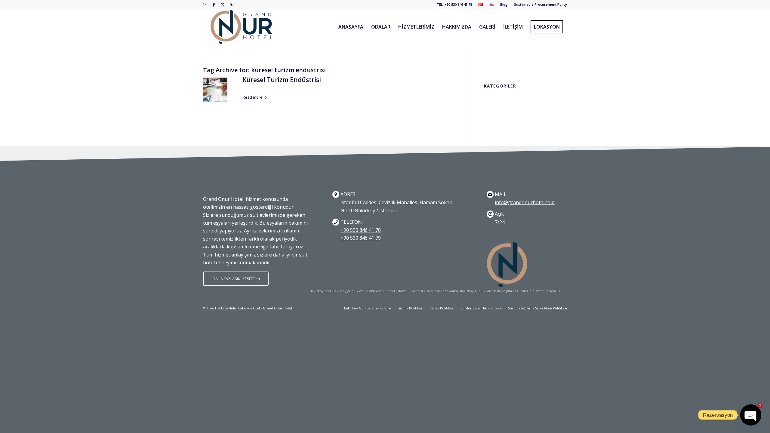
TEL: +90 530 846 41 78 (454, 4)
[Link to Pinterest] (231, 4)
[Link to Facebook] (213, 4)
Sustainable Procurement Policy (540, 4)
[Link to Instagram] (204, 4)
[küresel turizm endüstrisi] (215, 90)
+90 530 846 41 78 (360, 230)
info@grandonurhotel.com (525, 202)
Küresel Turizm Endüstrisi (281, 79)
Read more (252, 97)
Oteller (277, 88)
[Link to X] (222, 4)
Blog (504, 4)
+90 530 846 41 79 (360, 238)
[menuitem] (480, 5)
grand (296, 88)
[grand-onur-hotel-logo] (241, 27)
